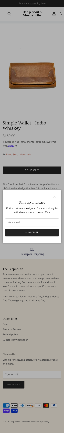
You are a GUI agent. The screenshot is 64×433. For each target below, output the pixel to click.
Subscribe (32, 232)
